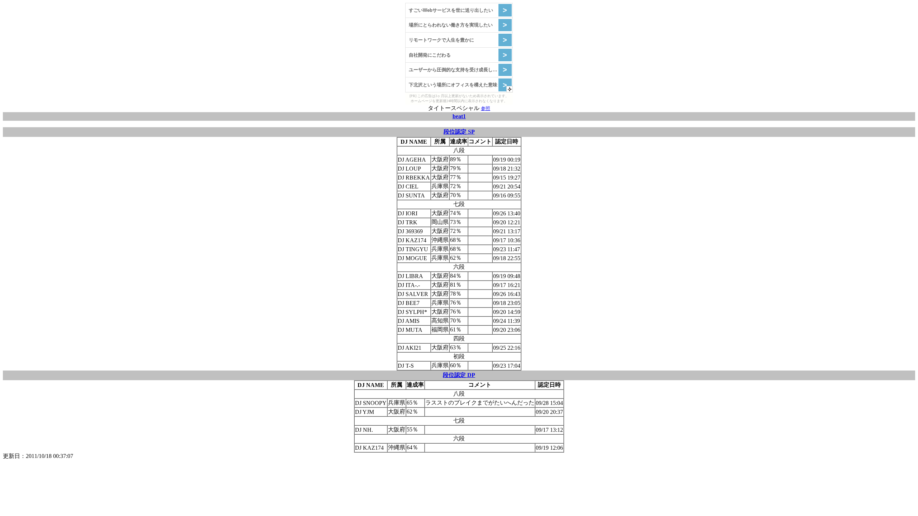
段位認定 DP (459, 375)
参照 (485, 108)
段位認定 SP (459, 132)
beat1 (459, 116)
